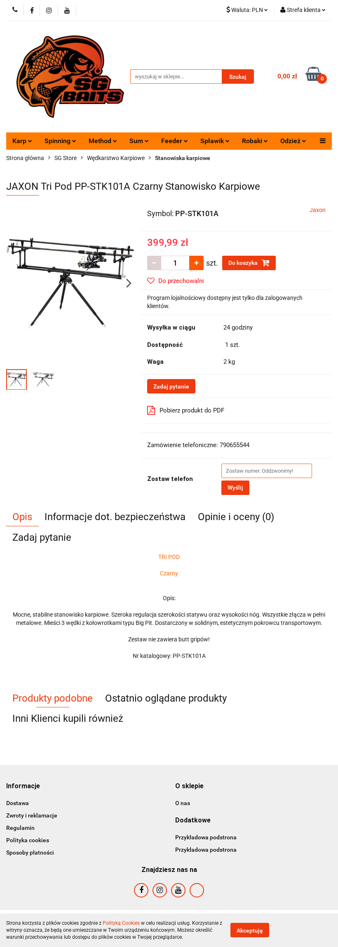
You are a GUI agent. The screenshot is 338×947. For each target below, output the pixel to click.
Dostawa (17, 803)
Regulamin (20, 828)
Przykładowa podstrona (206, 837)
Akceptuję (250, 930)
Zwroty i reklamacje (31, 815)
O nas (182, 803)
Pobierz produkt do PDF (192, 410)
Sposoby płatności (30, 852)
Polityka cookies (27, 840)
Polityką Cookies (121, 923)
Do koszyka (243, 262)
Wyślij (235, 487)
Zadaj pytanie (171, 386)
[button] (23, 786)
